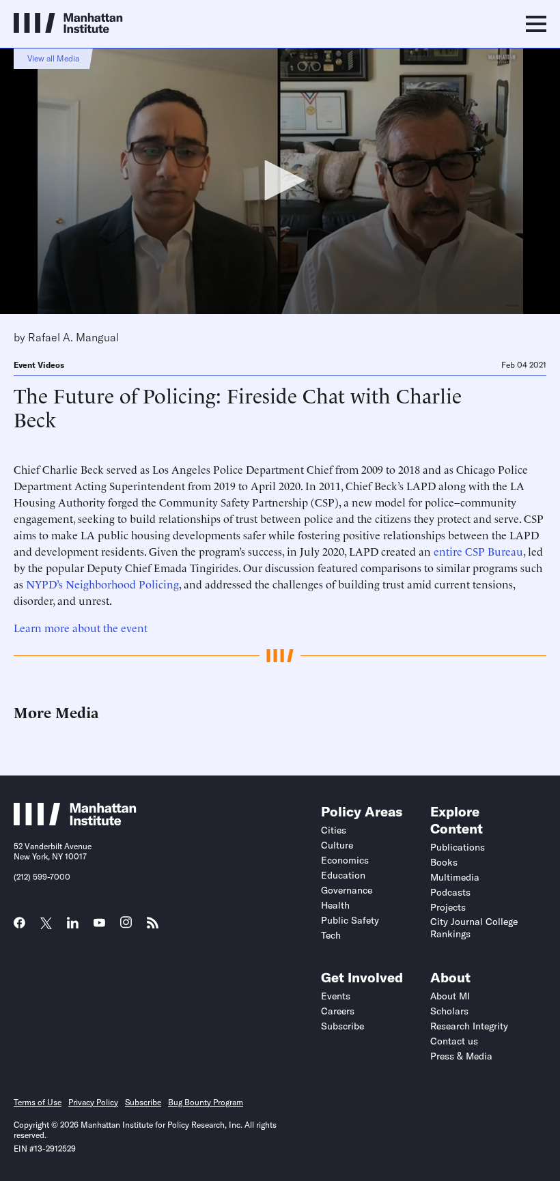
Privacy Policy (93, 1102)
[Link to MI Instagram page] (126, 927)
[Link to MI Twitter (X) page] (46, 924)
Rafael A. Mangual (73, 337)
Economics (345, 860)
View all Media (53, 58)
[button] (280, 180)
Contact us (454, 1041)
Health (335, 905)
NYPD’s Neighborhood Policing (102, 583)
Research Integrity (469, 1026)
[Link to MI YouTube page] (99, 924)
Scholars (449, 1011)
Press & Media (461, 1056)
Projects (448, 907)
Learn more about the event (81, 627)
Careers (337, 1011)
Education (343, 875)
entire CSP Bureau (478, 550)
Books (444, 862)
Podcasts (450, 892)
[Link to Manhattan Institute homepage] (75, 821)
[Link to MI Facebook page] (19, 927)
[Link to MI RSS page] (152, 927)
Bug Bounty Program (205, 1102)
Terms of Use (37, 1102)
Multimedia (454, 877)
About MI (450, 996)
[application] (280, 181)
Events (335, 996)
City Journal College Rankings (474, 927)
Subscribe (342, 1026)
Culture (337, 845)
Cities (333, 830)
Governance (346, 890)
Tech (331, 935)
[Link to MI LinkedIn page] (73, 927)
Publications (457, 847)
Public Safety (350, 920)
